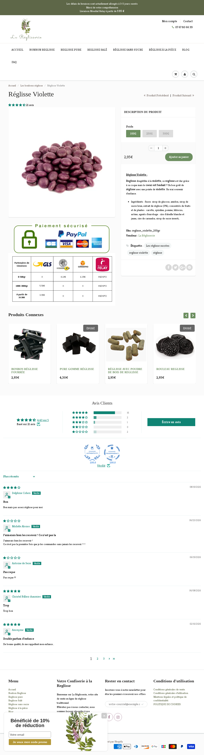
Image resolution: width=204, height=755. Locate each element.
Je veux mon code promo (30, 742)
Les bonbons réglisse (31, 85)
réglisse (157, 252)
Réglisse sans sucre (128, 49)
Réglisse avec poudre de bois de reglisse (125, 371)
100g (133, 133)
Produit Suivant (182, 95)
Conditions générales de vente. (169, 689)
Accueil (17, 49)
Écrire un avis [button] (171, 422)
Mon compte (169, 21)
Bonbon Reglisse (42, 49)
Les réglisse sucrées (157, 245)
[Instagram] (118, 717)
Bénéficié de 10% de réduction (30, 723)
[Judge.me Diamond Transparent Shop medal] (112, 453)
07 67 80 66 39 (184, 27)
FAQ (14, 62)
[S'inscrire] (142, 704)
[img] (11, 487)
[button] (17, 105)
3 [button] (104, 658)
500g (166, 133)
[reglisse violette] (61, 161)
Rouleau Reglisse (170, 369)
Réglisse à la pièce (162, 49)
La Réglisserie (146, 235)
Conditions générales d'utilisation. (171, 693)
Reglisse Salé (97, 49)
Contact (188, 21)
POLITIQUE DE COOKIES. (167, 704)
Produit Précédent (157, 95)
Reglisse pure (71, 49)
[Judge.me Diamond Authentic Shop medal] (92, 453)
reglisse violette (138, 252)
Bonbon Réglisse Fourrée (24, 371)
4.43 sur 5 (43, 420)
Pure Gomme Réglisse (77, 369)
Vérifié (101, 465)
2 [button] (97, 658)
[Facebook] (109, 717)
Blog (185, 49)
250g (149, 133)
